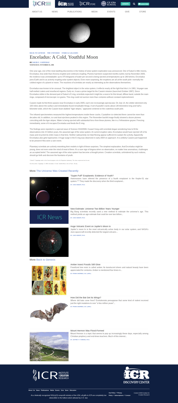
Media (94, 12)
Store (142, 12)
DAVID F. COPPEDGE (41, 62)
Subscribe (144, 4)
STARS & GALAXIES (70, 53)
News (55, 12)
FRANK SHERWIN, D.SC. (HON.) (82, 273)
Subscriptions (119, 395)
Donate (125, 4)
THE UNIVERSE (53, 53)
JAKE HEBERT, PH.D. (79, 184)
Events (111, 12)
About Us (37, 12)
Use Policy (112, 393)
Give (127, 12)
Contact (127, 395)
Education (73, 390)
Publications (74, 12)
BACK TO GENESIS (37, 53)
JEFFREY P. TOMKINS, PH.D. (81, 339)
